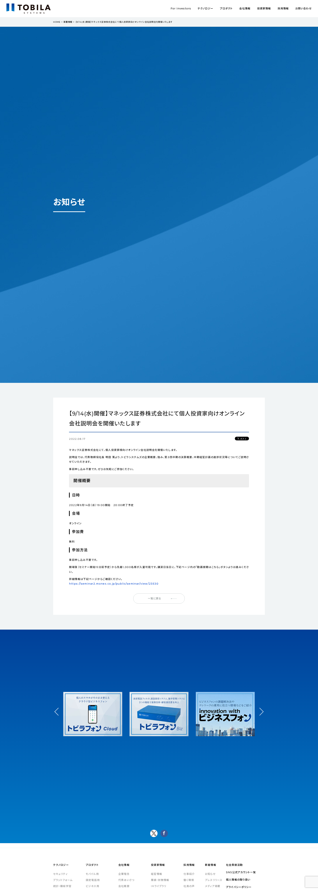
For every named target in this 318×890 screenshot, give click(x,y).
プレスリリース (213, 880)
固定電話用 (93, 880)
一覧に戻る (154, 598)
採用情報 (283, 8)
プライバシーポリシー (239, 887)
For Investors (181, 8)
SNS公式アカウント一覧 (241, 872)
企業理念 (123, 874)
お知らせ (210, 874)
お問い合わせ (303, 8)
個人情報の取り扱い (238, 879)
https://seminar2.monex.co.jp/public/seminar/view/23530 (113, 583)
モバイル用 (92, 874)
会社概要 (123, 886)
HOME (56, 22)
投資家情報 (264, 8)
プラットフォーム (63, 880)
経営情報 (156, 874)
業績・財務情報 (160, 880)
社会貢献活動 (234, 865)
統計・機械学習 (62, 886)
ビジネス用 (92, 886)
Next (259, 708)
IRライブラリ (158, 886)
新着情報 (67, 22)
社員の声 (188, 886)
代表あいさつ (126, 880)
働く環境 (188, 880)
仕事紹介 (189, 874)
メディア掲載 (212, 886)
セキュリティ (60, 874)
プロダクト (226, 8)
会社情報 (244, 8)
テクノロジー (205, 8)
